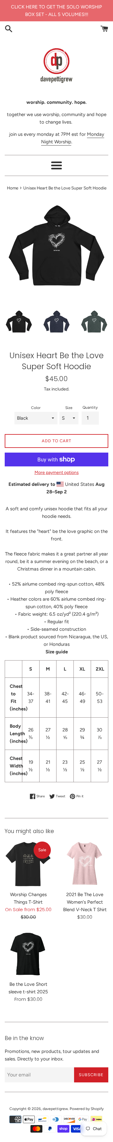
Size (69, 408)
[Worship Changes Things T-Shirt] (28, 864)
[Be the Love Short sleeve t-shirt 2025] (28, 953)
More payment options (57, 472)
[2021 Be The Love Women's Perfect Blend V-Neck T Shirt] (84, 864)
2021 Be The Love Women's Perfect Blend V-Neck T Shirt (85, 902)
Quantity (90, 407)
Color (35, 408)
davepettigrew (55, 1109)
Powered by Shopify (87, 1109)
